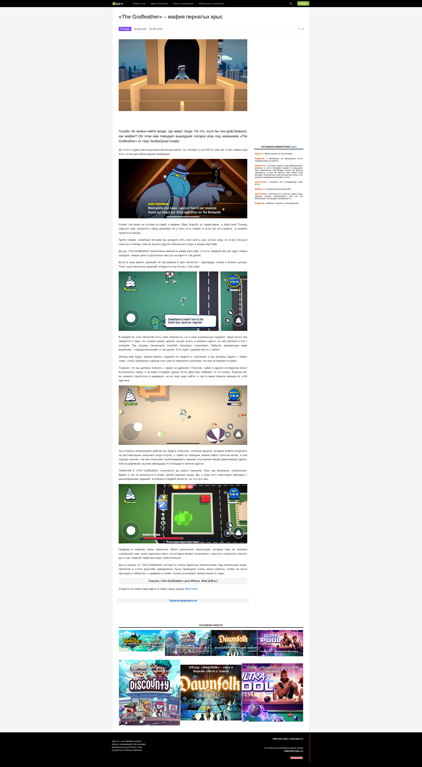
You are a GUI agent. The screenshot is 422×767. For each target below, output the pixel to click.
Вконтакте (191, 588)
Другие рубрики (159, 3)
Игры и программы (183, 3)
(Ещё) (293, 147)
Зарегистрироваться (183, 600)
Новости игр (139, 3)
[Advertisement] (278, 88)
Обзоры (125, 29)
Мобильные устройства (211, 3)
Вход (303, 3)
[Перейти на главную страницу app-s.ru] (118, 3)
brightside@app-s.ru (293, 751)
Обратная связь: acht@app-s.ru (288, 739)
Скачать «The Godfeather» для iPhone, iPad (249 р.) (183, 581)
